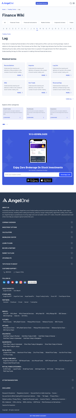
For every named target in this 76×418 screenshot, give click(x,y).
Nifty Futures (7, 322)
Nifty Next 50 (40, 313)
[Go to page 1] (4, 124)
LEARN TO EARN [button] (7, 243)
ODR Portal (36, 402)
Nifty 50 (5, 313)
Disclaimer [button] (6, 388)
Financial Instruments (30, 22)
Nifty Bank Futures (19, 322)
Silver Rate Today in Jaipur (11, 346)
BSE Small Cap (7, 316)
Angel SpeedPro (29, 296)
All (5, 22)
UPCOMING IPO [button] (7, 258)
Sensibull (5, 302)
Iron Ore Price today (65, 352)
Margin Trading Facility (42, 296)
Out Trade (32, 83)
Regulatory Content (23, 393)
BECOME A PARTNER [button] (8, 248)
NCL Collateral (6, 402)
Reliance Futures (48, 322)
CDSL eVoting (17, 402)
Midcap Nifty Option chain (42, 328)
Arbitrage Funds (40, 369)
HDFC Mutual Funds (51, 360)
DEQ (5, 83)
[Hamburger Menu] (74, 3)
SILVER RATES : (7, 342)
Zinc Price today (38, 352)
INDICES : (5, 311)
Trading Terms (6, 34)
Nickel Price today (51, 352)
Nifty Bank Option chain (24, 328)
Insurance (53, 109)
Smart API (54, 296)
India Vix (17, 316)
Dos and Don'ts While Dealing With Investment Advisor (18, 396)
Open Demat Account (42, 3)
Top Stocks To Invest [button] (9, 264)
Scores (54, 393)
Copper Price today (9, 352)
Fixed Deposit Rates (64, 296)
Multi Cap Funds (8, 371)
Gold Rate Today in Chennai (47, 336)
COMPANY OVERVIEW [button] (9, 222)
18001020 (8, 272)
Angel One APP (7, 296)
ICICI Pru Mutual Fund (65, 360)
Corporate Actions (59, 22)
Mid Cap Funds (59, 369)
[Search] (71, 3)
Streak (20, 302)
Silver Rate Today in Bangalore (33, 344)
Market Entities (45, 22)
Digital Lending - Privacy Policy (11, 399)
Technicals (30, 109)
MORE (19, 75)
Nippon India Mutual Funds (11, 363)
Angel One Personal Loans (30, 399)
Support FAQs (20, 272)
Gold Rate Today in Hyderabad (12, 338)
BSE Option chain (8, 330)
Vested (26, 302)
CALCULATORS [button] (7, 232)
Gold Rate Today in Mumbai (11, 336)
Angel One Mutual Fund (10, 360)
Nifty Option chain (9, 328)
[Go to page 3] (7, 124)
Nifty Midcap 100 (51, 313)
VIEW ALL (69, 99)
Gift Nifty (24, 316)
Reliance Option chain (58, 328)
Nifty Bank (13, 313)
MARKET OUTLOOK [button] (8, 253)
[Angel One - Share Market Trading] (7, 3)
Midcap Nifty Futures (33, 322)
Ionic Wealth (17, 290)
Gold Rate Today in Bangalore (32, 338)
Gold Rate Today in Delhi (29, 336)
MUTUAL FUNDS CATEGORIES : (12, 366)
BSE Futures (59, 322)
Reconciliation (9, 65)
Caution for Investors (8, 405)
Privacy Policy (54, 396)
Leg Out (55, 65)
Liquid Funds (17, 369)
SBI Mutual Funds (24, 360)
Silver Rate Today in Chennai (53, 344)
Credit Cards (7, 109)
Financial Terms (14, 22)
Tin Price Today (8, 354)
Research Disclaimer (8, 393)
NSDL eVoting (27, 402)
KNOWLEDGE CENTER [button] (9, 237)
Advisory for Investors (58, 399)
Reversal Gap (57, 83)
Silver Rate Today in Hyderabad (12, 344)
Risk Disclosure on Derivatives (51, 402)
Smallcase (13, 302)
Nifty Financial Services (26, 313)
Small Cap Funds (28, 369)
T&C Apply (45, 396)
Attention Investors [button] (10, 380)
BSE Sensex (62, 313)
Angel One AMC (7, 290)
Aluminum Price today (24, 352)
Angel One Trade (18, 296)
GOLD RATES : (6, 334)
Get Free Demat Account (38, 416)
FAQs (38, 396)
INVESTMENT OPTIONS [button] (9, 227)
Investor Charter (45, 399)
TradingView (33, 302)
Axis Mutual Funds (37, 360)
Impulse (31, 65)
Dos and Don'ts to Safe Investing (40, 393)
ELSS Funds (7, 369)
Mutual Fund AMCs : (9, 358)
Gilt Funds (50, 369)
